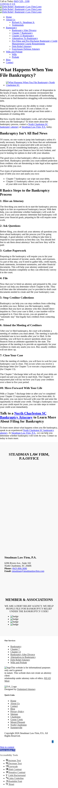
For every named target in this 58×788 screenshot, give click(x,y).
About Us (15, 703)
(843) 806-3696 (19, 568)
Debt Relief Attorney (20, 660)
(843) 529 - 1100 (21, 1)
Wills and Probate (18, 662)
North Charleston (18, 725)
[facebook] (52, 741)
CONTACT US (7, 4)
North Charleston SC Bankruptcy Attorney (23, 415)
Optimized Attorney (26, 689)
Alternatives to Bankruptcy (23, 657)
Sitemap (14, 714)
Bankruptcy (15, 646)
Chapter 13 (15, 652)
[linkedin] (53, 741)
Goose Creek (16, 719)
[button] (7, 750)
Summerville (16, 727)
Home (13, 701)
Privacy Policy (17, 711)
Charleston (15, 717)
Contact (14, 706)
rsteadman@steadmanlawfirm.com (28, 571)
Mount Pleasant (17, 722)
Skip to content (7, 747)
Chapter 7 (15, 649)
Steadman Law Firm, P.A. (34, 127)
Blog (12, 709)
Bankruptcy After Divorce (22, 654)
